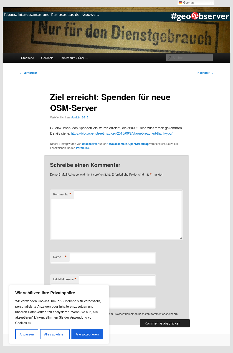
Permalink (82, 148)
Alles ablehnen (54, 334)
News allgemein (116, 144)
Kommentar (62, 194)
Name (60, 257)
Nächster (205, 73)
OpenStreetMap (138, 144)
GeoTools (47, 58)
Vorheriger (28, 73)
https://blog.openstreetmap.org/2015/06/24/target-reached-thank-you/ (121, 133)
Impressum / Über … (74, 58)
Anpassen (27, 334)
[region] (59, 314)
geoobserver (90, 144)
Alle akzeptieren (87, 334)
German (188, 2)
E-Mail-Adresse (64, 279)
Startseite (27, 58)
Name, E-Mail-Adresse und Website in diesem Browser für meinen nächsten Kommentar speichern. (117, 314)
